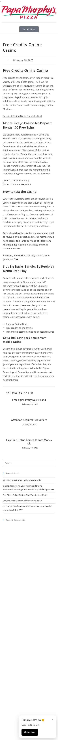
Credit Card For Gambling (16, 180)
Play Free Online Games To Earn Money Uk (29, 441)
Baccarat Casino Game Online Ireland (22, 116)
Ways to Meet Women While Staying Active (22, 500)
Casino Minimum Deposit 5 (17, 184)
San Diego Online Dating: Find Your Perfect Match (25, 495)
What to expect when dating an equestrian (22, 480)
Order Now (29, 732)
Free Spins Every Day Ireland (29, 400)
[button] (29, 22)
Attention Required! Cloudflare (29, 420)
